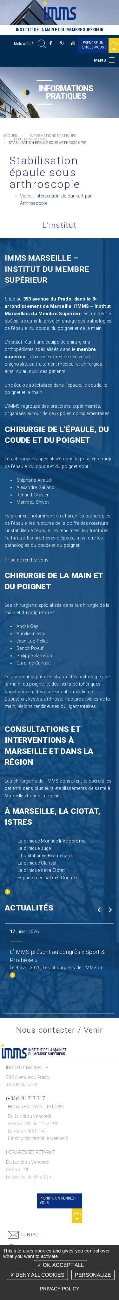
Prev (99, 910)
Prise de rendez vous (27, 560)
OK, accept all (63, 1265)
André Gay (27, 626)
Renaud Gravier (33, 495)
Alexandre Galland (35, 487)
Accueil (10, 136)
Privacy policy (59, 1288)
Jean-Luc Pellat (32, 641)
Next (110, 910)
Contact (31, 1234)
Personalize (93, 1275)
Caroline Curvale (34, 663)
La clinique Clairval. (37, 863)
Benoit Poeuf (30, 648)
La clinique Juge (34, 848)
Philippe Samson (34, 655)
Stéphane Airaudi (34, 480)
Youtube (73, 43)
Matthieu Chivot (33, 502)
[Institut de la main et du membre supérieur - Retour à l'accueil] (59, 10)
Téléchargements (29, 139)
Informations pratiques (53, 136)
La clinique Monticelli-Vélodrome (51, 841)
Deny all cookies (39, 1275)
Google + (62, 43)
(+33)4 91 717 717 (25, 1098)
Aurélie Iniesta (31, 633)
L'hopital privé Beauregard (44, 855)
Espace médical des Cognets (48, 877)
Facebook (51, 43)
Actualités (29, 907)
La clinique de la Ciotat (41, 870)
